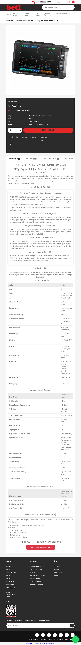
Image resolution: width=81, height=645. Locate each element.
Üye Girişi (56, 569)
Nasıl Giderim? (10, 584)
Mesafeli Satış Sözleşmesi (37, 575)
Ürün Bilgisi (13, 159)
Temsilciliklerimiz (11, 572)
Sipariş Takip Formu (35, 566)
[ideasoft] (30, 644)
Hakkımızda (9, 566)
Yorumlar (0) (31, 159)
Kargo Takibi (33, 572)
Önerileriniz (69, 159)
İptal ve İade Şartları (35, 581)
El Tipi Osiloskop (34, 116)
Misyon (8, 569)
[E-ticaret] (40, 643)
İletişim (8, 578)
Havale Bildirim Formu (36, 569)
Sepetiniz (56, 575)
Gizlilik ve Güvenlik (35, 578)
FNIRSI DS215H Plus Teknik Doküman (40, 547)
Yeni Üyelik (57, 566)
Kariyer (8, 575)
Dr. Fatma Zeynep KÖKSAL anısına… (10, 595)
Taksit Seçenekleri (50, 159)
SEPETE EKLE (47, 130)
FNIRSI (31, 119)
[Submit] (72, 626)
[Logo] (13, 7)
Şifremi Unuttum (58, 572)
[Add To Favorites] (13, 137)
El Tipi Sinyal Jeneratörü (46, 116)
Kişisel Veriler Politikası (36, 584)
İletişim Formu (10, 581)
